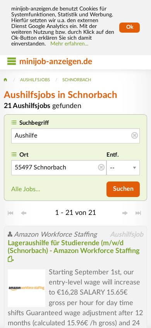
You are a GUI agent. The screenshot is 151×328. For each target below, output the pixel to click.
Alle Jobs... (25, 189)
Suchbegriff (34, 123)
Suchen (123, 189)
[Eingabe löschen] (134, 136)
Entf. (112, 155)
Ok (129, 27)
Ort (24, 155)
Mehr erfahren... (69, 44)
